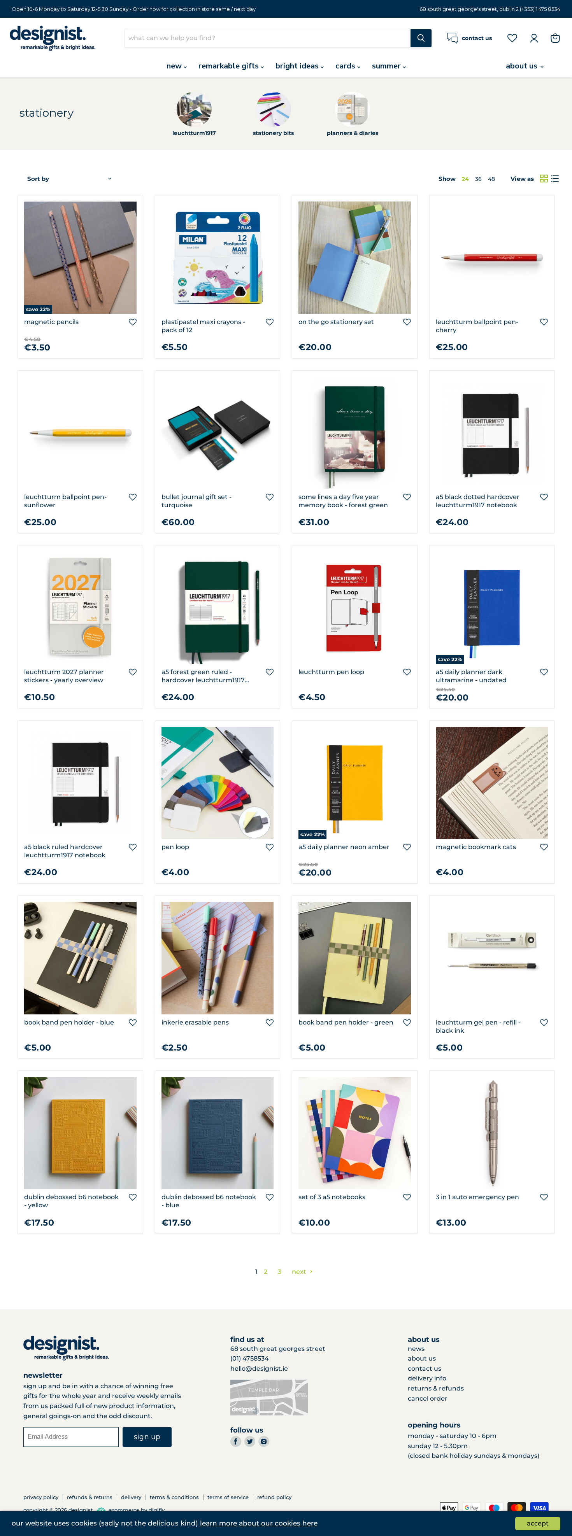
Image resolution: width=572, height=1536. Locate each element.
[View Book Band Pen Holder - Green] (354, 958)
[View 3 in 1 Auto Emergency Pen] (492, 1133)
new (175, 66)
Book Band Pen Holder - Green (345, 1022)
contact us (424, 1368)
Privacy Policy (40, 1497)
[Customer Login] (534, 38)
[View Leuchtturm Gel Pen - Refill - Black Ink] (492, 958)
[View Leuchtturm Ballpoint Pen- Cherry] (492, 257)
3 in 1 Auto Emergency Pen (477, 1197)
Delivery (131, 1497)
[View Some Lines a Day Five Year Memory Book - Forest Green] (354, 433)
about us (522, 66)
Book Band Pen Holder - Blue (69, 1022)
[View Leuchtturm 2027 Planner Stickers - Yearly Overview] (80, 608)
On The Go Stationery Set (336, 322)
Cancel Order (427, 1398)
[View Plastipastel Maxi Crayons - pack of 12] (217, 257)
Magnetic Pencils (51, 322)
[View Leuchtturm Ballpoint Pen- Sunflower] (80, 433)
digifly (157, 1510)
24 (465, 178)
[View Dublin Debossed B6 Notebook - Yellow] (80, 1133)
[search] (268, 38)
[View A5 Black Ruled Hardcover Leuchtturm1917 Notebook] (80, 783)
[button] (133, 322)
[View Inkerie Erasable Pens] (217, 958)
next (300, 1271)
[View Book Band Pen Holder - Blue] (80, 958)
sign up (147, 1437)
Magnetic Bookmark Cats (476, 847)
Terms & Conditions (174, 1497)
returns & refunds (436, 1388)
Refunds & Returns (89, 1497)
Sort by (38, 178)
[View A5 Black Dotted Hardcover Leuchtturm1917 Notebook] (492, 433)
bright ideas (298, 66)
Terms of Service (228, 1497)
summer (387, 66)
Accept (538, 1523)
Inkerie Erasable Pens (195, 1022)
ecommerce (124, 1510)
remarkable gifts (229, 66)
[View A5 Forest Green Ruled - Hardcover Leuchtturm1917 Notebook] (217, 608)
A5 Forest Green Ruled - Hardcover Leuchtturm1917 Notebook (203, 680)
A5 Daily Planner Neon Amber (344, 847)
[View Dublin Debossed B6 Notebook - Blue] (217, 1133)
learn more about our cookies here (259, 1523)
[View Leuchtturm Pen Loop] (354, 608)
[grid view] (544, 178)
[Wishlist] (512, 38)
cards (346, 66)
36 (478, 178)
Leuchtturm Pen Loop (331, 672)
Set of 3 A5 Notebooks (331, 1197)
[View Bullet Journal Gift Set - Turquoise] (217, 433)
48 (491, 178)
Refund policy (274, 1497)
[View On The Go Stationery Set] (354, 257)
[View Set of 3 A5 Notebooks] (354, 1133)
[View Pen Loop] (217, 783)
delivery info (427, 1378)
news (416, 1348)
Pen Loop (175, 847)
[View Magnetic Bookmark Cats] (492, 783)
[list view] (554, 178)
